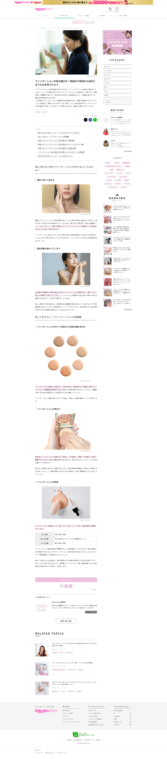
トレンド (119, 173)
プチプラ (109, 180)
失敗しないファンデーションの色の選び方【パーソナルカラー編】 (61, 144)
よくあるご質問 (122, 15)
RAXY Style (64, 15)
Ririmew (80, 669)
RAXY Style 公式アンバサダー (59, 669)
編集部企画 (126, 163)
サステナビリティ (61, 752)
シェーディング (72, 669)
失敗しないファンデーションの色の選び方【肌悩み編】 (57, 148)
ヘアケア (106, 83)
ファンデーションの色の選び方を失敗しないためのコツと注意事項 (61, 152)
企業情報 (69, 740)
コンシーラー (69, 652)
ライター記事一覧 (91, 612)
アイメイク (107, 75)
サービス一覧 (38, 752)
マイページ (66, 716)
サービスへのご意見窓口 (95, 719)
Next (94, 590)
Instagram (117, 716)
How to (37, 112)
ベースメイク (43, 109)
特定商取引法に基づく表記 (95, 724)
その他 (106, 95)
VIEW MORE (127, 151)
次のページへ (66, 580)
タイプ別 (123, 187)
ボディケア (107, 79)
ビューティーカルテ (68, 719)
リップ (61, 652)
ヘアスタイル (111, 176)
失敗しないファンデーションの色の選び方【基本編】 (56, 140)
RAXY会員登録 (118, 710)
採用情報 (98, 740)
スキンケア (107, 67)
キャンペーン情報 (83, 15)
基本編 (127, 166)
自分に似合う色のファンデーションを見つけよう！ (56, 156)
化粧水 (126, 180)
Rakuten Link (117, 722)
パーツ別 (118, 180)
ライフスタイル (113, 187)
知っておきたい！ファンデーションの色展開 (53, 136)
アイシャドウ (108, 173)
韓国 (111, 170)
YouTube (116, 724)
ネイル (106, 87)
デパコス (118, 183)
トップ (45, 15)
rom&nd (79, 691)
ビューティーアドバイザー (70, 722)
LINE (115, 719)
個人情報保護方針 (78, 740)
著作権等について (89, 740)
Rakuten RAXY (43, 9)
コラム (106, 91)
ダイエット (108, 183)
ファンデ (45, 112)
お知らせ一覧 (92, 710)
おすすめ (55, 652)
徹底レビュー (56, 691)
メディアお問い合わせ (94, 713)
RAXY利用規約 (92, 722)
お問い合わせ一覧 (49, 752)
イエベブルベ (71, 691)
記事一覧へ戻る (66, 621)
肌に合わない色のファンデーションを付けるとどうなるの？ (59, 133)
